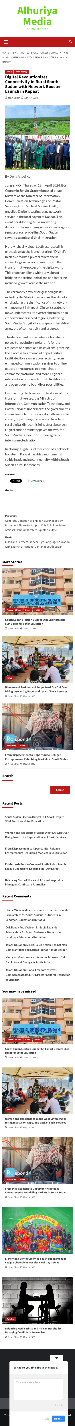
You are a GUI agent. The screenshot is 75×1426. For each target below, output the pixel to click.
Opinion (10, 1319)
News (9, 71)
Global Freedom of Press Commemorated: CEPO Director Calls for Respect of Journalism (38, 974)
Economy (11, 745)
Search (7, 775)
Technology (21, 71)
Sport (9, 1249)
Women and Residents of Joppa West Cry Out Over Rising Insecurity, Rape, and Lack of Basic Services (36, 689)
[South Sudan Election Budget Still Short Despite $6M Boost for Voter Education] (37, 591)
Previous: (35, 523)
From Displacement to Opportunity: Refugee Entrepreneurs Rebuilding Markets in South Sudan (36, 757)
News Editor (14, 97)
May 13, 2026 (29, 1337)
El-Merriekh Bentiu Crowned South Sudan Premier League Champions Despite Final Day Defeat (36, 866)
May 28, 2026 (29, 696)
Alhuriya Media (37, 16)
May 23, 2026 (29, 764)
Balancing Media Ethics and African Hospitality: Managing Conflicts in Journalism (34, 882)
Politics (38, 610)
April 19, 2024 (31, 97)
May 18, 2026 (29, 1267)
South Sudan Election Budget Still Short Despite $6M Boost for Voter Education (35, 622)
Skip (46, 1418)
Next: (37, 542)
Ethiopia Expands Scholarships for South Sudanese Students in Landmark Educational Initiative (37, 914)
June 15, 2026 (29, 628)
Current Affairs (14, 610)
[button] (6, 41)
